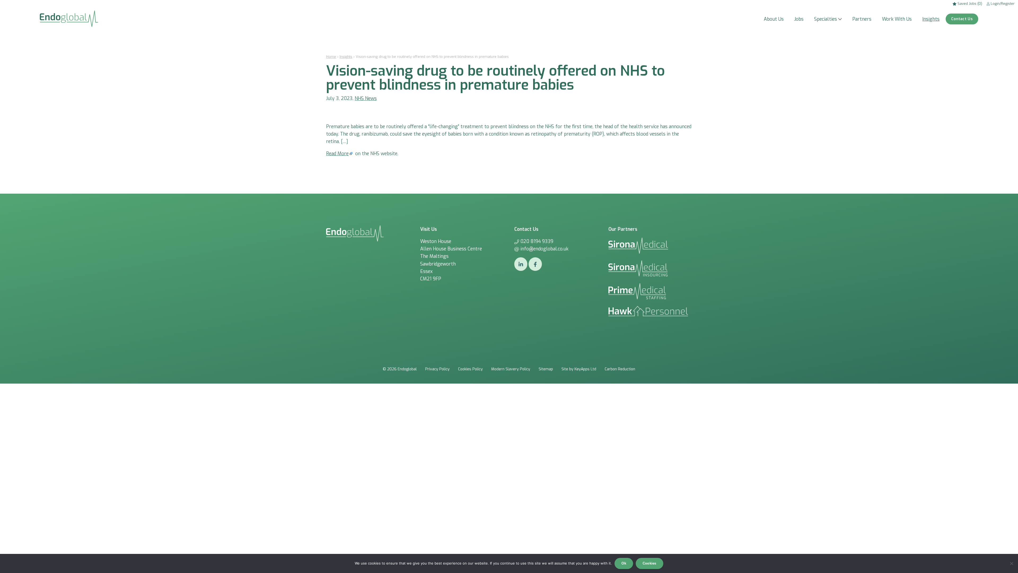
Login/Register (1002, 3)
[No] (1011, 563)
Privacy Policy (437, 369)
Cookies (649, 563)
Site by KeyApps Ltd (578, 369)
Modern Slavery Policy (510, 369)
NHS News (366, 98)
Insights (931, 19)
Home (331, 56)
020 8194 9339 (536, 241)
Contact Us (962, 18)
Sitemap (546, 369)
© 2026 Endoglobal (400, 369)
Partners (861, 19)
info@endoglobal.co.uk (544, 249)
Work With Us (897, 19)
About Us (774, 19)
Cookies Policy (470, 369)
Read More (337, 153)
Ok (623, 563)
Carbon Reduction (620, 369)
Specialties (825, 19)
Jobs (799, 19)
